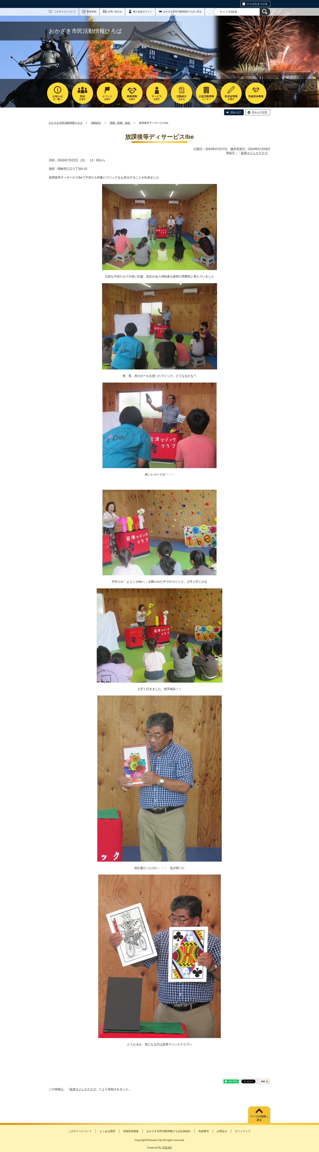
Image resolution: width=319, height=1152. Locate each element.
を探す (82, 97)
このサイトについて (65, 11)
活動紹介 (96, 122)
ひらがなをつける (257, 3)
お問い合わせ (114, 11)
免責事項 (203, 1131)
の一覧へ (57, 97)
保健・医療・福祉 (120, 122)
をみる (181, 97)
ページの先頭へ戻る (259, 1118)
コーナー (206, 97)
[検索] (265, 12)
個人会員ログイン (142, 11)
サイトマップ (243, 1131)
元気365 (167, 1147)
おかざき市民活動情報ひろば (65, 122)
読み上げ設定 (259, 112)
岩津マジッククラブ (254, 153)
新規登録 (91, 11)
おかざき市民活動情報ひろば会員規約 (169, 1131)
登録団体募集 (131, 1131)
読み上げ (236, 112)
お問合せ (222, 1131)
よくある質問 (107, 1131)
